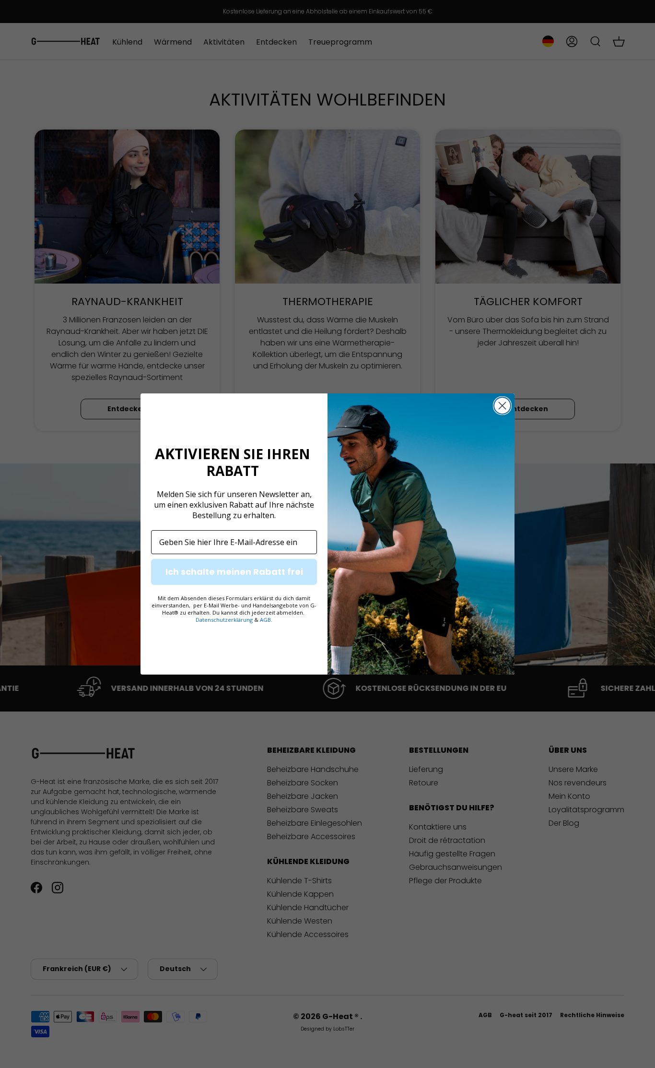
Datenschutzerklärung (224, 619)
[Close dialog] (502, 405)
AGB (265, 619)
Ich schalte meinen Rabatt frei (234, 572)
